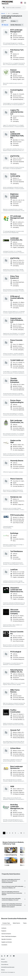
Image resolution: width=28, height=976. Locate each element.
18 (21, 833)
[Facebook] (4, 956)
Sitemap (3, 969)
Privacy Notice (4, 961)
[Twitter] (7, 956)
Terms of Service (4, 964)
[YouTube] (13, 956)
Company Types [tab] (6, 923)
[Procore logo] (7, 2)
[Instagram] (10, 956)
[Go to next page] (24, 833)
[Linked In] (1, 956)
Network (5, 3)
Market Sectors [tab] (16, 923)
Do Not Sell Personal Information (7, 967)
